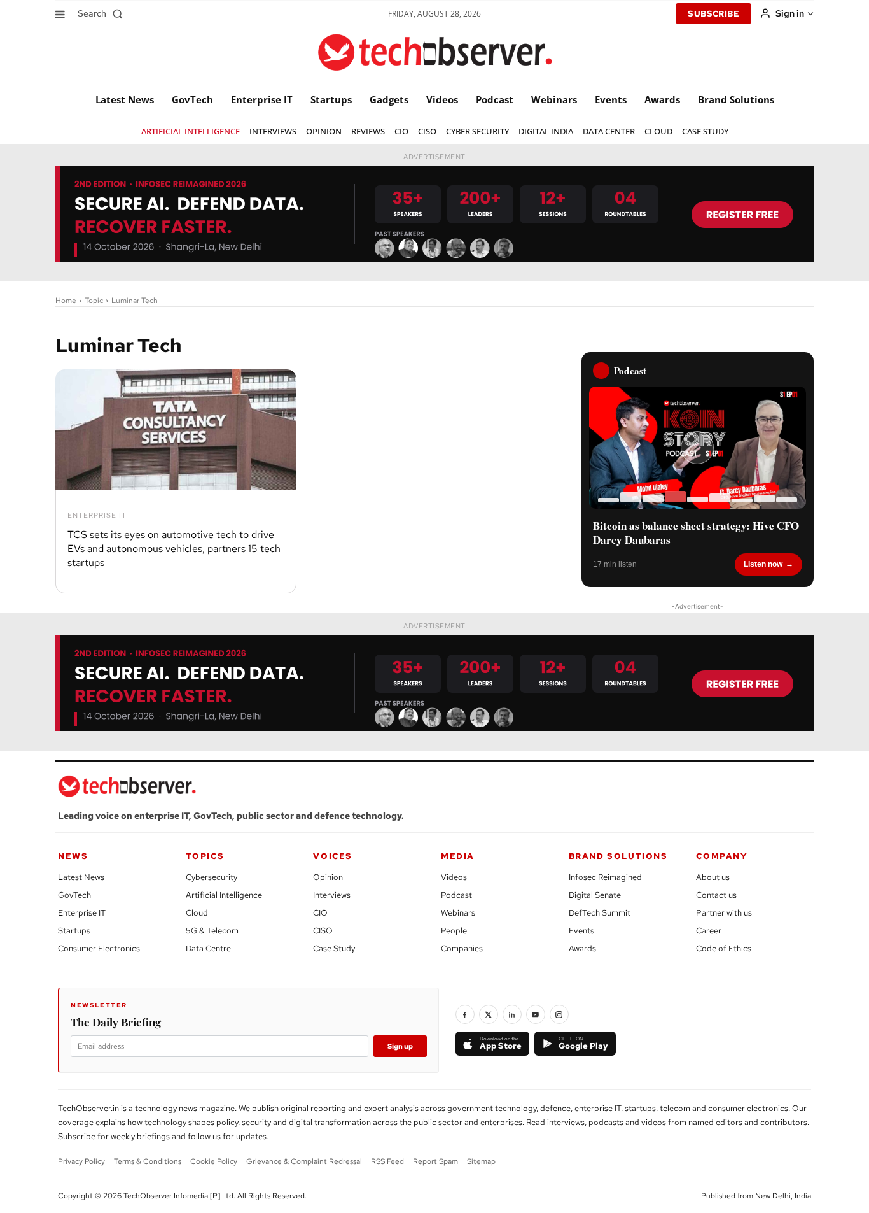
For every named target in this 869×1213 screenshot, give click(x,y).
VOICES (332, 856)
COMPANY (721, 856)
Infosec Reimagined (605, 877)
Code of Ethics (723, 948)
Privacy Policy (81, 1161)
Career (708, 930)
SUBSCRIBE (713, 13)
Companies (462, 948)
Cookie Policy (213, 1161)
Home (65, 300)
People (454, 930)
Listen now (763, 564)
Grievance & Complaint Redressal (304, 1161)
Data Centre (208, 948)
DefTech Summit (599, 912)
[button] (103, 13)
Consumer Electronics (99, 948)
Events (581, 930)
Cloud (197, 912)
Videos (454, 877)
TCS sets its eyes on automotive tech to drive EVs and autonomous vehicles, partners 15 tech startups (174, 549)
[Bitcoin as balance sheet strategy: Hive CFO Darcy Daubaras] (697, 448)
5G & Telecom (212, 930)
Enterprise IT (97, 515)
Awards (582, 948)
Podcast (456, 895)
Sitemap (481, 1161)
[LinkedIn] (512, 1014)
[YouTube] (535, 1014)
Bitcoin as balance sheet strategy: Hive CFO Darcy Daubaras (696, 533)
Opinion (328, 877)
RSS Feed (387, 1161)
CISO (323, 930)
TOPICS (205, 856)
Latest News (81, 877)
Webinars (458, 912)
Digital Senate (595, 895)
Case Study (334, 948)
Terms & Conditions (147, 1161)
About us (713, 877)
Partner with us (724, 912)
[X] (488, 1014)
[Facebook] (465, 1014)
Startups (74, 930)
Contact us (716, 895)
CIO (320, 912)
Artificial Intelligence (224, 895)
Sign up (400, 1046)
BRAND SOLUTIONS (618, 856)
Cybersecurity (211, 877)
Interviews (332, 895)
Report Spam (435, 1161)
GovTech (74, 895)
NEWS (73, 856)
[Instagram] (559, 1014)
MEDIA (458, 856)
